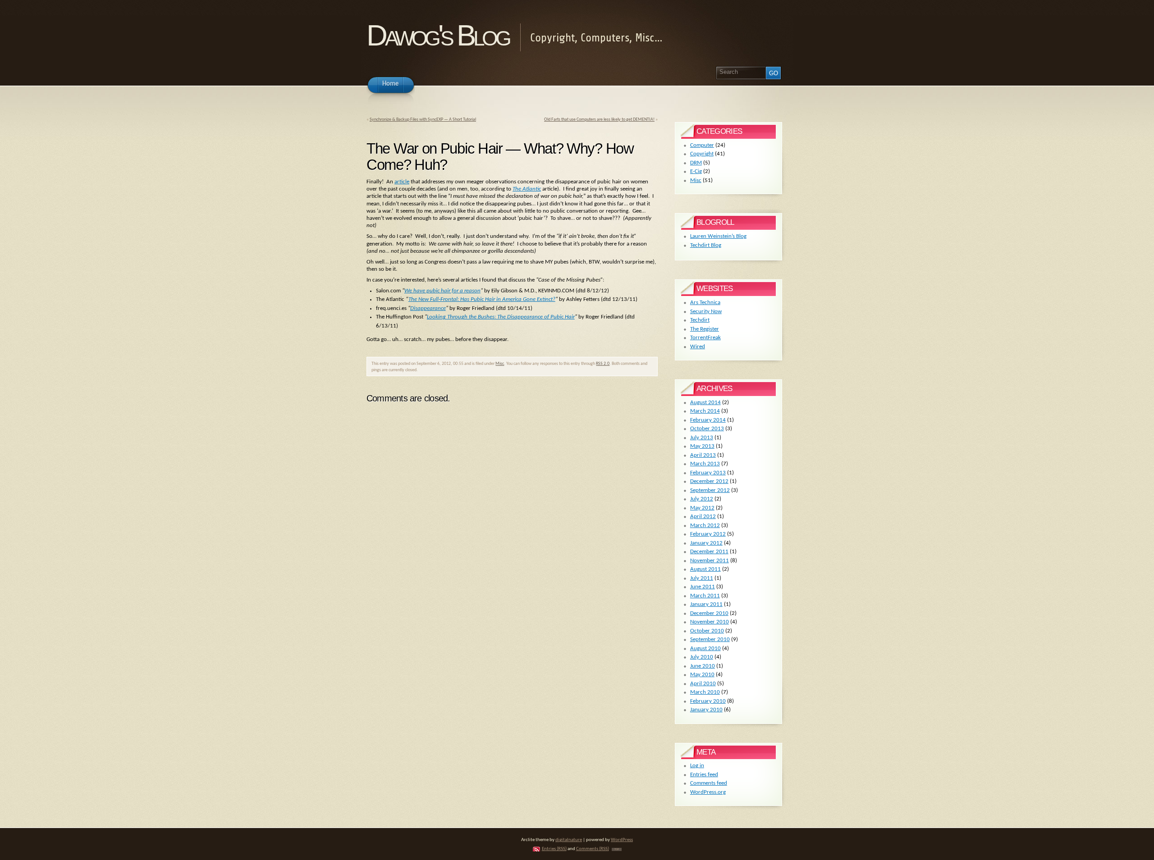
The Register (704, 329)
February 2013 (708, 473)
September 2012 (710, 490)
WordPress (622, 839)
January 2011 (706, 604)
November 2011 (709, 561)
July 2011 (701, 578)
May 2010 (702, 675)
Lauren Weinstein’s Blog (718, 236)
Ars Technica (705, 302)
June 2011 (702, 587)
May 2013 (702, 446)
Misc (499, 363)
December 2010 (709, 613)
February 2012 (708, 534)
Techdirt (700, 320)
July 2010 (701, 657)
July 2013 (701, 438)
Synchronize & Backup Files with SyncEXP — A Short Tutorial (423, 119)
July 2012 (701, 499)
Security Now (706, 311)
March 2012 (705, 525)
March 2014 (705, 411)
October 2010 (707, 631)
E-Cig (696, 171)
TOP (616, 849)
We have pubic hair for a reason (442, 291)
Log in (697, 766)
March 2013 (705, 464)
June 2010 (702, 666)
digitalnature (568, 839)
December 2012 (709, 481)
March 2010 (705, 692)
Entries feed (704, 775)
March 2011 (705, 596)
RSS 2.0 (602, 363)
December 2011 (709, 552)
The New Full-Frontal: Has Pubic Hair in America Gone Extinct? (481, 299)
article (401, 182)
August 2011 (705, 569)
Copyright (702, 154)
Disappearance (428, 308)
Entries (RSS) (554, 848)
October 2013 (707, 429)
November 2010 (709, 622)
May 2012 (702, 508)
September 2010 (710, 639)
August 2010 (705, 648)
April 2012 (703, 516)
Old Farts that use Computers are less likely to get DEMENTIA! (599, 119)
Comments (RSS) (592, 848)
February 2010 (708, 701)
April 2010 (703, 684)
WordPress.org (708, 792)
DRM (696, 163)
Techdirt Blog (705, 245)
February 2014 (708, 420)
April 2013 (703, 455)
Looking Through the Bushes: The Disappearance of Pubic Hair (501, 317)
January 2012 (706, 543)
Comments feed (708, 783)
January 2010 (706, 710)
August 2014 (705, 402)
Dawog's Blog (437, 35)
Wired (697, 347)
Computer (702, 145)
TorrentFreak (705, 338)
